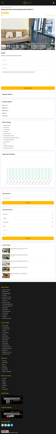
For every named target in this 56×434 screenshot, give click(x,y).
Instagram (4, 385)
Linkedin (4, 383)
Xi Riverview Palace (6, 311)
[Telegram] (11, 425)
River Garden (5, 336)
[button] (3, 431)
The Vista (4, 330)
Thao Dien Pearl (5, 327)
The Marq (4, 316)
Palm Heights (5, 343)
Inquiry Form (5, 369)
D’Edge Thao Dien (6, 302)
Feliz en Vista (5, 339)
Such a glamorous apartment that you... (19, 261)
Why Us (4, 364)
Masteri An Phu (5, 291)
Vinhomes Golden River (7, 304)
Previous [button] (3, 31)
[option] (28, 31)
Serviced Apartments (6, 7)
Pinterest (4, 382)
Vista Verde (4, 341)
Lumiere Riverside (6, 354)
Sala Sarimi (5, 315)
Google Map (5, 389)
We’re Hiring (4, 368)
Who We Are (5, 362)
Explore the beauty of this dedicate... (18, 273)
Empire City (4, 350)
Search (28, 202)
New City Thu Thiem (6, 346)
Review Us (4, 366)
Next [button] (52, 31)
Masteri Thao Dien (6, 289)
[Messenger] (5, 425)
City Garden (5, 307)
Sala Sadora (5, 313)
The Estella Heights (6, 293)
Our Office (4, 360)
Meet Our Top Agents (6, 371)
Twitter (3, 380)
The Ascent (4, 300)
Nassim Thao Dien (6, 298)
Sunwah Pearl (5, 309)
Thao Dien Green (6, 329)
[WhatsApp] (2, 425)
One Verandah (5, 345)
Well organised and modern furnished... (19, 255)
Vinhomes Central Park (7, 306)
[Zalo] (8, 425)
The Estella (4, 295)
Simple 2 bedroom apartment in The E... (19, 248)
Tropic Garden (5, 332)
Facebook (4, 378)
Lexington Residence (6, 348)
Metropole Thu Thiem (6, 352)
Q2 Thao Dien (5, 325)
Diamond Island (6, 337)
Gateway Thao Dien (6, 297)
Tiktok (3, 387)
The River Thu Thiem (6, 318)
